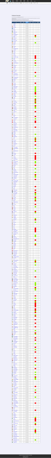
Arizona (14, 166)
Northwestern (15, 211)
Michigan (14, 33)
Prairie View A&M (15, 172)
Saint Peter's (14, 373)
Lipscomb (14, 46)
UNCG (14, 98)
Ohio (14, 349)
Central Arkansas (15, 375)
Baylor (14, 110)
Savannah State (15, 417)
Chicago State (15, 442)
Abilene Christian (15, 86)
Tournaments (34, 3)
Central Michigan (15, 147)
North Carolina (15, 40)
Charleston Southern (15, 174)
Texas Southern (15, 193)
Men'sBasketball (13, 0)
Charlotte (14, 399)
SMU (14, 179)
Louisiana (14, 243)
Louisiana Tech (15, 129)
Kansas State (14, 71)
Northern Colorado (15, 148)
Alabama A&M (15, 425)
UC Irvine (14, 60)
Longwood (14, 268)
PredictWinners (31, 3)
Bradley (14, 210)
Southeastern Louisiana (16, 256)
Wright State (14, 111)
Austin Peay (14, 104)
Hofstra (14, 59)
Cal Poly (14, 419)
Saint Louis (14, 140)
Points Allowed (23, 22)
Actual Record (33, 22)
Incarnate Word (15, 431)
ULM (14, 155)
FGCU (14, 325)
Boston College (15, 273)
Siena (14, 262)
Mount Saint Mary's (15, 406)
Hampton (14, 186)
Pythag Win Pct (27, 22)
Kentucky (14, 39)
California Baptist (15, 230)
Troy (14, 348)
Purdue (14, 53)
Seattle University (15, 159)
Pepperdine (14, 229)
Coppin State (14, 429)
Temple (14, 134)
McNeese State (15, 400)
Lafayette (14, 366)
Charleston (14, 90)
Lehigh (14, 168)
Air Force (14, 343)
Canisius (14, 330)
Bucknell (14, 128)
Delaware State (15, 438)
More (37, 3)
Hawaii (14, 160)
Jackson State (15, 367)
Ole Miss (14, 115)
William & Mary (15, 293)
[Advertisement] (25, 9)
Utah (14, 205)
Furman (14, 54)
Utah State (14, 41)
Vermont (14, 52)
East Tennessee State (15, 77)
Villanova (14, 79)
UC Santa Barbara (15, 117)
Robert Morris (15, 269)
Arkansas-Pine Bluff (15, 379)
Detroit (14, 362)
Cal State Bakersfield (15, 288)
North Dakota (15, 356)
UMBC (14, 235)
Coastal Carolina (15, 192)
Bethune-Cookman (15, 280)
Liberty (14, 47)
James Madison (15, 342)
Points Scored (20, 22)
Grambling (14, 241)
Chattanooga (14, 385)
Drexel (14, 329)
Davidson (14, 103)
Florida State (14, 65)
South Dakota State (15, 48)
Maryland (14, 84)
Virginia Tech (15, 35)
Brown (14, 149)
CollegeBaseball (21, 0)
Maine (14, 424)
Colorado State (15, 261)
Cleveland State (15, 368)
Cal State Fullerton (15, 279)
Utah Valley (14, 96)
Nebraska (14, 122)
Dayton (14, 72)
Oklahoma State (15, 324)
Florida (14, 105)
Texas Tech (14, 27)
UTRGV (14, 242)
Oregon (14, 58)
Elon (14, 393)
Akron (14, 116)
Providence (14, 185)
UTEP (14, 386)
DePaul (14, 173)
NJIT (14, 212)
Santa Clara (14, 311)
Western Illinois (15, 347)
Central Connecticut (15, 387)
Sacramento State (15, 275)
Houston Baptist (15, 317)
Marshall (14, 236)
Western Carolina (15, 410)
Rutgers (14, 248)
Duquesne (14, 199)
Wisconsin (14, 67)
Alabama (14, 224)
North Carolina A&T (15, 260)
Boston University (15, 250)
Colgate (14, 97)
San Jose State (15, 437)
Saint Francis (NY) (15, 267)
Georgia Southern (15, 130)
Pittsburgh (14, 197)
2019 (7, 3)
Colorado (14, 85)
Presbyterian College (15, 180)
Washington (14, 91)
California (14, 404)
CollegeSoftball (24, 0)
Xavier (14, 187)
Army (14, 307)
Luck (35, 22)
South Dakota (15, 286)
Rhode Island (14, 178)
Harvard (14, 198)
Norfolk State (15, 218)
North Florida (15, 299)
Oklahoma (14, 135)
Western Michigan (15, 392)
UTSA (14, 223)
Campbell (14, 217)
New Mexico (14, 274)
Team (16, 22)
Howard (14, 292)
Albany (14, 305)
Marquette (14, 66)
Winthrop (14, 216)
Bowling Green (15, 136)
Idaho (14, 430)
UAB (14, 167)
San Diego (14, 154)
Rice (13, 335)
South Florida (15, 109)
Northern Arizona (15, 337)
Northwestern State (15, 423)
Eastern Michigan (15, 336)
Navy (14, 374)
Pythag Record (30, 22)
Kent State (14, 222)
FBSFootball (28, 0)
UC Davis (14, 354)
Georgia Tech (14, 254)
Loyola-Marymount (15, 161)
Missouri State (15, 237)
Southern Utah (15, 294)
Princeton (14, 298)
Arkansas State (15, 360)
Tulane (14, 418)
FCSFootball (31, 0)
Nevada (14, 29)
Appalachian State (15, 323)
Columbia (14, 312)
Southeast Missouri (15, 381)
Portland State (15, 313)
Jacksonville (14, 319)
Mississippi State (15, 78)
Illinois (14, 287)
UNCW (14, 361)
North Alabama (15, 411)
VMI (14, 412)
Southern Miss (15, 123)
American (14, 141)
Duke (14, 28)
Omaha (14, 206)
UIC (13, 249)
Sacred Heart (14, 231)
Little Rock (14, 300)
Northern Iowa (15, 281)
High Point (14, 255)
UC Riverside (14, 405)
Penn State (14, 204)
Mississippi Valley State (16, 436)
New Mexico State (15, 34)
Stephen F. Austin (15, 355)
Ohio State (14, 142)
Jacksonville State (15, 73)
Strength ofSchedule (21, 3)
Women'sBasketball (17, 0)
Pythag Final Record (38, 22)
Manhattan (14, 380)
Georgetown (14, 191)
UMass (14, 306)
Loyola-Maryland (15, 341)
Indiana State (15, 318)
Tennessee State (15, 398)
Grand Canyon (15, 92)
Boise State (14, 153)
